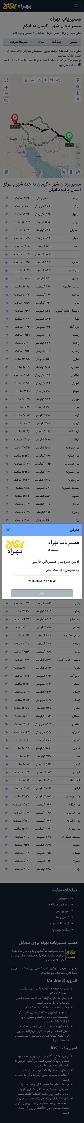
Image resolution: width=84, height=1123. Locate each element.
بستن (42, 593)
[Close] (8, 530)
